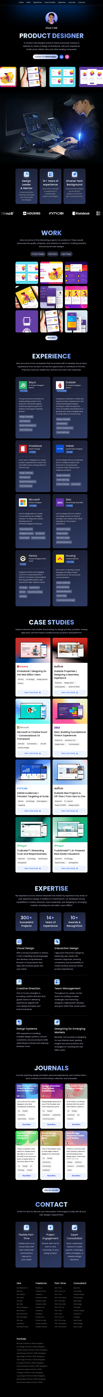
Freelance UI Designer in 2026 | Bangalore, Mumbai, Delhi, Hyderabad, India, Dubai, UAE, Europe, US (42, 1317)
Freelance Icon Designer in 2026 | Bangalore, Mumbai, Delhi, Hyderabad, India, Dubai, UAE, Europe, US (42, 1291)
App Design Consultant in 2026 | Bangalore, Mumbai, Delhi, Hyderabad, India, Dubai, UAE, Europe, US (80, 1301)
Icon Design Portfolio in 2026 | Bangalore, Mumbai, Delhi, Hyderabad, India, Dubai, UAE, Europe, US (32, 1347)
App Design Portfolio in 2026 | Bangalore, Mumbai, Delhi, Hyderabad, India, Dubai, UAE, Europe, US (32, 1357)
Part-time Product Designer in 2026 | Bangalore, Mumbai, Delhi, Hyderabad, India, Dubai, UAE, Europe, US (61, 1311)
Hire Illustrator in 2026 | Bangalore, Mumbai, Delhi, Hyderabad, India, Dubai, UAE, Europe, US (23, 1288)
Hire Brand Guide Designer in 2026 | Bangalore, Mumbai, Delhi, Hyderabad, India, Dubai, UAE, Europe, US (23, 1327)
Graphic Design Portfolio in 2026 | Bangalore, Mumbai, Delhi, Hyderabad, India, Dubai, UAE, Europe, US (32, 1350)
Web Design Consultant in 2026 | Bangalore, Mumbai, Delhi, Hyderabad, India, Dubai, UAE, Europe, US (80, 1304)
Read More (27, 1124)
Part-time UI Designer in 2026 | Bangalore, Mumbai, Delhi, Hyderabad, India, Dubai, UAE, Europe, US (61, 1317)
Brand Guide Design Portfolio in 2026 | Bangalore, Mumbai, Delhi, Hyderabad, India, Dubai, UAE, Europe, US (32, 1382)
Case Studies (50, 2)
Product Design (38, 254)
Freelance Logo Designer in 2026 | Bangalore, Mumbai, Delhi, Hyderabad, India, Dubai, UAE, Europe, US (42, 1320)
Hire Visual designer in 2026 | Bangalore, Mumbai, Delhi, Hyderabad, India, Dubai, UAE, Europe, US (23, 1298)
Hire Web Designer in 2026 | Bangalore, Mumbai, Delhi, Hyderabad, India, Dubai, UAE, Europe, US (23, 1304)
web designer (39, 43)
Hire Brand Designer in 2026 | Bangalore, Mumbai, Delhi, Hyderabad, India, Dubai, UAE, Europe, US (23, 1324)
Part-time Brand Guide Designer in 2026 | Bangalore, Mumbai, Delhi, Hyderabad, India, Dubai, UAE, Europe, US (61, 1327)
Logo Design (66, 254)
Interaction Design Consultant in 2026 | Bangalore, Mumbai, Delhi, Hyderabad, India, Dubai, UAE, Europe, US (80, 1314)
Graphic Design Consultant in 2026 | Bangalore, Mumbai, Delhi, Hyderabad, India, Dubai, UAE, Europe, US (80, 1294)
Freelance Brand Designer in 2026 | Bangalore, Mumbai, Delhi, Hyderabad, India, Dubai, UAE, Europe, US (42, 1324)
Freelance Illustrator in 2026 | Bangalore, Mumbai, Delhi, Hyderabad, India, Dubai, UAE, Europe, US (42, 1288)
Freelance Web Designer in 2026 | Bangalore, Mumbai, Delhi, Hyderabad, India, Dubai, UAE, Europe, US (42, 1304)
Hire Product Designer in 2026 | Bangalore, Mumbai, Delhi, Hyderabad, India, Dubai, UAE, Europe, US (23, 1311)
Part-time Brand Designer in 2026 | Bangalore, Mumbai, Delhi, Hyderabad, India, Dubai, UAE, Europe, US (61, 1324)
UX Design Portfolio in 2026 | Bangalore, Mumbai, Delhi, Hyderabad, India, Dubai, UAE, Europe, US (32, 1363)
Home (21, 2)
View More (51, 338)
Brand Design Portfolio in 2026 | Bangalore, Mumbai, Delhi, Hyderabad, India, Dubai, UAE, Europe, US (32, 1379)
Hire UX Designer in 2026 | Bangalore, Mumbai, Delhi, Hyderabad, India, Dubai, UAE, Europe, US (23, 1307)
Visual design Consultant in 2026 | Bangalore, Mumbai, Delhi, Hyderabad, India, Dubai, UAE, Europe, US (80, 1298)
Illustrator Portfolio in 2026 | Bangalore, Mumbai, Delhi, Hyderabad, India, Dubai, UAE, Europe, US (32, 1344)
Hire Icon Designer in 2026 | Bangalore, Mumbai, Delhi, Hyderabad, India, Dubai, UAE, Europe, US (23, 1291)
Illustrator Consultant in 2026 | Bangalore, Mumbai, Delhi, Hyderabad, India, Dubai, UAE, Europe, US (80, 1288)
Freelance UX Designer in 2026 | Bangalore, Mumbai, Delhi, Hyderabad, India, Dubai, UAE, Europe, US (42, 1307)
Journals (71, 2)
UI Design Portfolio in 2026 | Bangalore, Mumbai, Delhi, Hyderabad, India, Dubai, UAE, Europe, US (32, 1373)
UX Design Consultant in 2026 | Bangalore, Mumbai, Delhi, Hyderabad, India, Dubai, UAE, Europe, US (80, 1307)
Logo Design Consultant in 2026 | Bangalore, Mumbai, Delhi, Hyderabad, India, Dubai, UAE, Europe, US (80, 1320)
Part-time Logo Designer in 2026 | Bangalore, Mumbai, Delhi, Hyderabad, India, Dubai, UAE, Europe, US (61, 1320)
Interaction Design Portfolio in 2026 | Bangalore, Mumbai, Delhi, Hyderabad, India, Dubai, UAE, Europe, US (32, 1369)
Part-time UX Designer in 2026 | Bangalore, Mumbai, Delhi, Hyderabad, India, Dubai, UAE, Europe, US (61, 1307)
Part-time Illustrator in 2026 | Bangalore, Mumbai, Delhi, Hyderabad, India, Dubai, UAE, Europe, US (61, 1288)
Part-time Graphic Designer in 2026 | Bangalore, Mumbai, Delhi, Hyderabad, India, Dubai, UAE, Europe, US (61, 1294)
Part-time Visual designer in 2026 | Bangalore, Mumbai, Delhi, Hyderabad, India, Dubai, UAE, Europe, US (61, 1298)
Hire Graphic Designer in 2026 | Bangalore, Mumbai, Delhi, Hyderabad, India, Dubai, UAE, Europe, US (23, 1294)
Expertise (61, 2)
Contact (81, 2)
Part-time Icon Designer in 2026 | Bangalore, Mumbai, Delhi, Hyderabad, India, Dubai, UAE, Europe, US (61, 1291)
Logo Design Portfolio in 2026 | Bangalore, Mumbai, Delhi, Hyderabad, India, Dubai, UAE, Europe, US (32, 1376)
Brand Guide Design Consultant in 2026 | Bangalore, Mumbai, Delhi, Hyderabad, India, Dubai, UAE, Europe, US (80, 1327)
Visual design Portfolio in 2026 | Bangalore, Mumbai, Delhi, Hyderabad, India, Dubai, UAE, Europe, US (32, 1353)
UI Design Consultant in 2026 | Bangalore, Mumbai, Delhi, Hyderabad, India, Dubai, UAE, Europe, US (80, 1317)
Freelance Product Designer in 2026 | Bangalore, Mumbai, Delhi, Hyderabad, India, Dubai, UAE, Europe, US (42, 1311)
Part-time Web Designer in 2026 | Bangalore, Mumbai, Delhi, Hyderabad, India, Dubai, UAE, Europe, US (61, 1304)
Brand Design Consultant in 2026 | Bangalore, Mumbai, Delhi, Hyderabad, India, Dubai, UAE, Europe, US (80, 1324)
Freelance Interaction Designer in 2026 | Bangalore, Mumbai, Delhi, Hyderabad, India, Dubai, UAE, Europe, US (42, 1314)
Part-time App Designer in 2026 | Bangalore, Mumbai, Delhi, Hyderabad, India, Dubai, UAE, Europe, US (61, 1301)
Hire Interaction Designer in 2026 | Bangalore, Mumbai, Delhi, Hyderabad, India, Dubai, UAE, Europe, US (23, 1314)
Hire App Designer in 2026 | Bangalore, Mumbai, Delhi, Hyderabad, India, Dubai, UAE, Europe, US (23, 1301)
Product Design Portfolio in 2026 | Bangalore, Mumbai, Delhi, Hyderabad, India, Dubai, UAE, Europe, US (32, 1366)
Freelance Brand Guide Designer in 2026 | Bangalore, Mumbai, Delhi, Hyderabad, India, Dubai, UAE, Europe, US (42, 1327)
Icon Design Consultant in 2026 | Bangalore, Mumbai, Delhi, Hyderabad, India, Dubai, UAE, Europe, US (80, 1291)
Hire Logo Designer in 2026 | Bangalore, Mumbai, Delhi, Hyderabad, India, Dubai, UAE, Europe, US (23, 1320)
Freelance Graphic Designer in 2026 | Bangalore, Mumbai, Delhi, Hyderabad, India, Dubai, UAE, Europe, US (42, 1294)
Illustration (53, 254)
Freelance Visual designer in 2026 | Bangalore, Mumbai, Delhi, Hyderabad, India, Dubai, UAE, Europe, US (42, 1298)
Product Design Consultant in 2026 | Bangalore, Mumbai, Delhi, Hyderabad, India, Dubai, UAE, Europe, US (80, 1311)
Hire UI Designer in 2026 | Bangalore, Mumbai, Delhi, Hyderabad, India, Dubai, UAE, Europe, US (23, 1317)
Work (28, 2)
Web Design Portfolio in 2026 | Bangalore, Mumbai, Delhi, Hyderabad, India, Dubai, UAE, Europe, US (32, 1360)
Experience (37, 2)
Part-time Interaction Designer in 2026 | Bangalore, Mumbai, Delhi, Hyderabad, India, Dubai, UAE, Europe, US (61, 1314)
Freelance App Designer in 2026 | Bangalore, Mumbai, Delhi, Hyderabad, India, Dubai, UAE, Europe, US (42, 1301)
